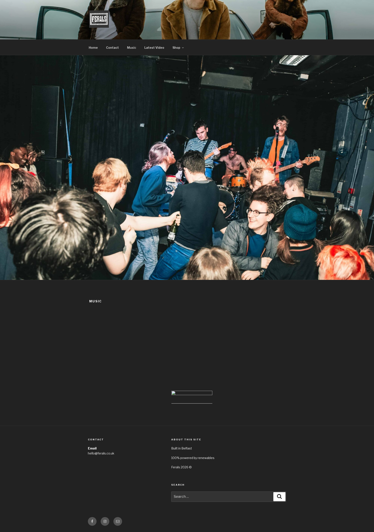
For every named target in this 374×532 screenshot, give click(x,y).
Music (131, 47)
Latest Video (154, 47)
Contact (112, 47)
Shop (176, 47)
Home (93, 47)
